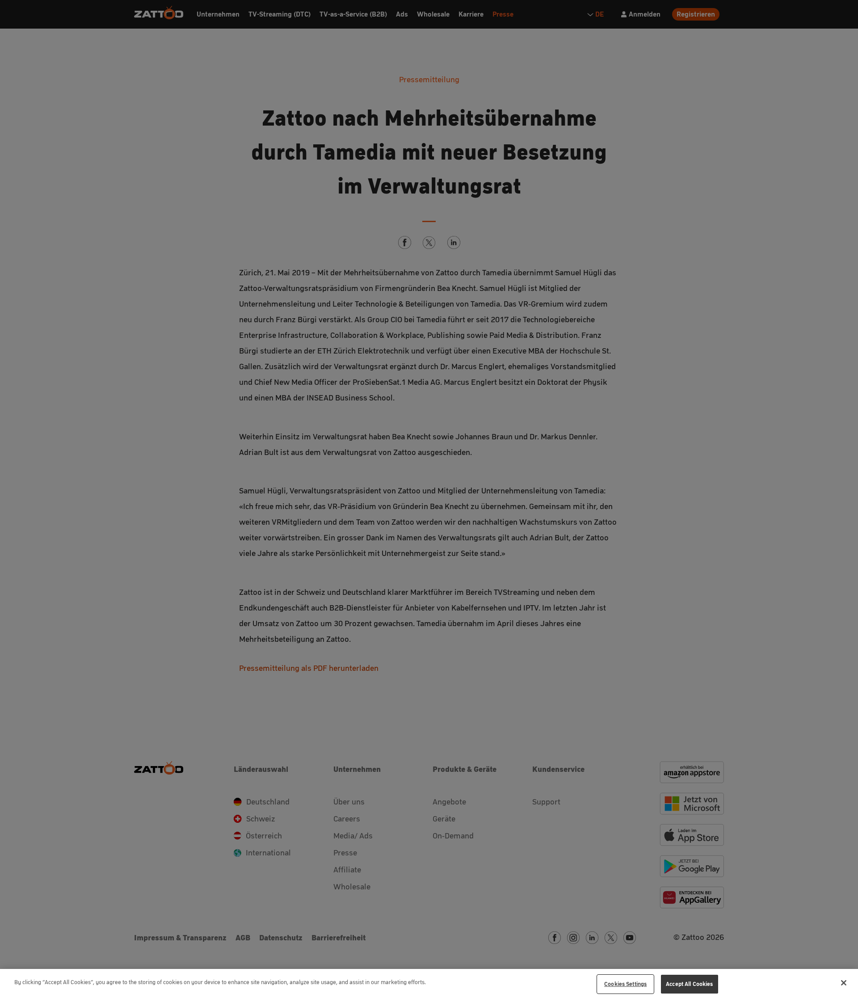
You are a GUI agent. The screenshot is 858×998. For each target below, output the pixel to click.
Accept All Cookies (689, 984)
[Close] (844, 983)
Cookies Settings (625, 984)
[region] (429, 983)
